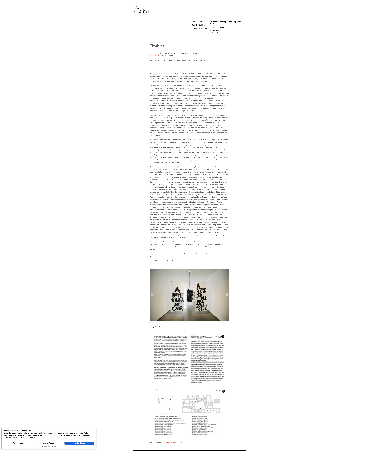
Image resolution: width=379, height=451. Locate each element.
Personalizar (18, 443)
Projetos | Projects (217, 27)
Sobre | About (197, 22)
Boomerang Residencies (214, 32)
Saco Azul (167, 442)
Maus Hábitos (155, 56)
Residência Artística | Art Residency (218, 23)
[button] (227, 294)
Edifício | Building (198, 25)
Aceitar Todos (79, 443)
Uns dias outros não (199, 28)
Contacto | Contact (235, 22)
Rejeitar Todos (48, 443)
